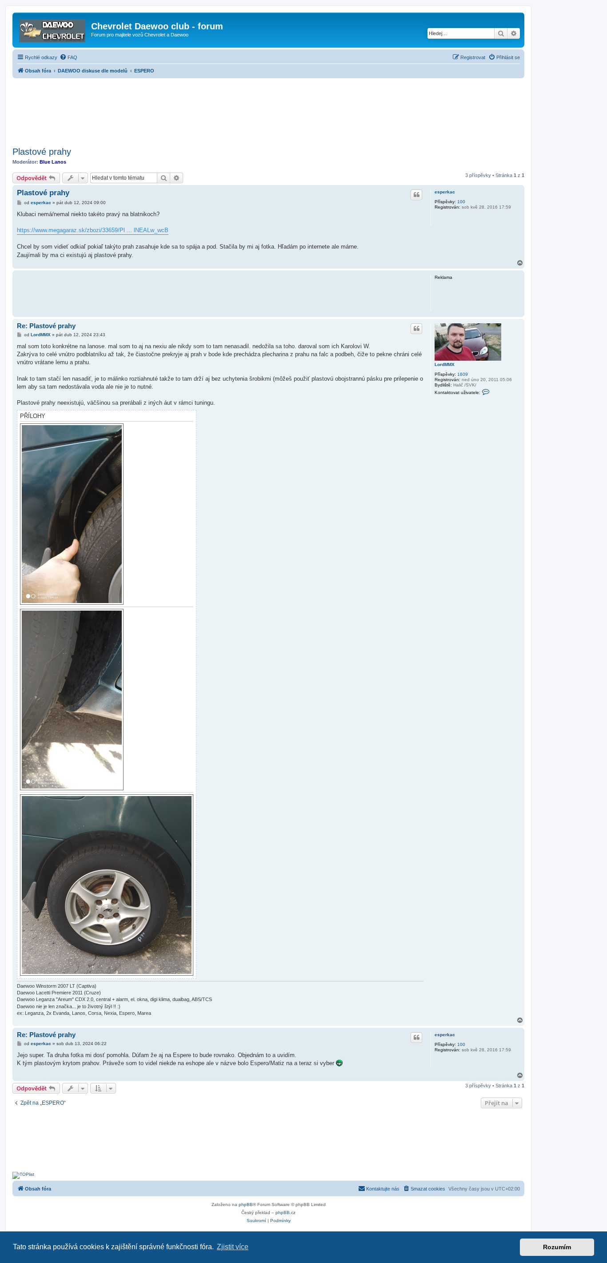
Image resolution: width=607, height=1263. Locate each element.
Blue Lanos (53, 162)
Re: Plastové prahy (46, 326)
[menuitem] (68, 57)
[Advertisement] (268, 110)
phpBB (246, 1204)
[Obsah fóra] (53, 29)
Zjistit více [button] (232, 1247)
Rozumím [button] (557, 1247)
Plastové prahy (41, 152)
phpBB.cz (286, 1212)
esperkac (445, 191)
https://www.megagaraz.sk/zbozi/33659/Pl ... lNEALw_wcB (92, 230)
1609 (462, 374)
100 (461, 201)
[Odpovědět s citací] (416, 194)
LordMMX (445, 364)
